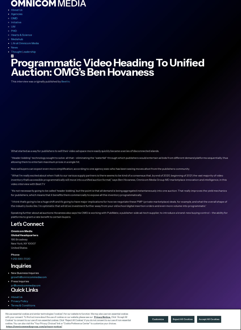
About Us (16, 9)
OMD (14, 18)
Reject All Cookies (183, 319)
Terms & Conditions (23, 305)
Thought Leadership (23, 51)
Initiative (16, 22)
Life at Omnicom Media (25, 43)
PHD (14, 30)
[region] (120, 319)
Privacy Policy (19, 301)
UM (13, 26)
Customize (158, 319)
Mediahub (17, 39)
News (14, 47)
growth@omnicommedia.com (29, 277)
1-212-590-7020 (20, 258)
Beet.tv (65, 81)
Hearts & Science (21, 34)
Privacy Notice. (102, 317)
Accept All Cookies (209, 319)
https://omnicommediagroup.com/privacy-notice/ (34, 326)
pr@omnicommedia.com (25, 285)
